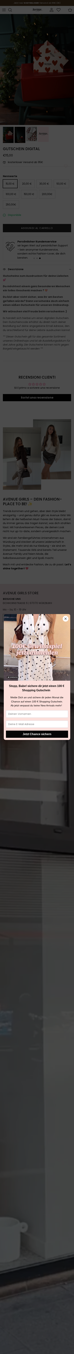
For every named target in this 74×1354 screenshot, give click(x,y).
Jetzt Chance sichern (37, 734)
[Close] (65, 619)
